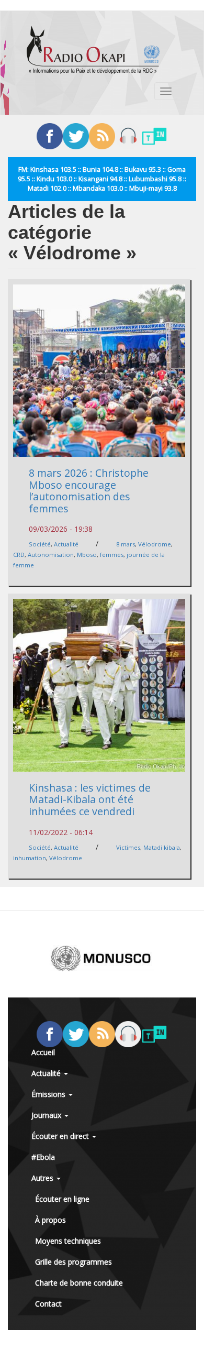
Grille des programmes (73, 1262)
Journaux (47, 1115)
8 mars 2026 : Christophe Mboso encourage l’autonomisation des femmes (89, 491)
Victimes (128, 847)
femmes (111, 554)
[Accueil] (93, 50)
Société (40, 544)
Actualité (66, 544)
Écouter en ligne (62, 1199)
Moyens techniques (68, 1241)
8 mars (125, 544)
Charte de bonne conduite (79, 1283)
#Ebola (43, 1157)
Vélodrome (154, 544)
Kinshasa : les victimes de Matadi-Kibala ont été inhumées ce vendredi (90, 799)
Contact (48, 1304)
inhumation (29, 858)
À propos (50, 1220)
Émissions (49, 1094)
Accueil (43, 1052)
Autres (43, 1178)
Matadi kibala (161, 847)
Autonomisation (51, 554)
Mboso (87, 554)
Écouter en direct (61, 1136)
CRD (19, 554)
